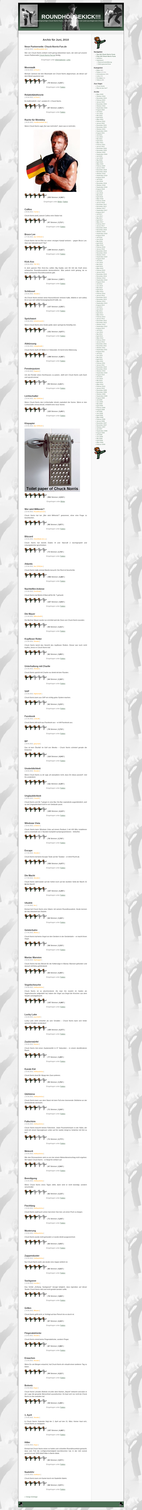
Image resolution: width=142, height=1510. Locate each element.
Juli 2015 (99, 260)
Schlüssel (30, 291)
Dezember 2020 (102, 148)
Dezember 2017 (102, 204)
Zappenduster (32, 1256)
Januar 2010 (101, 388)
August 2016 (100, 235)
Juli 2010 (99, 376)
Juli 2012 (99, 330)
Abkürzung (30, 343)
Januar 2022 (101, 123)
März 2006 (100, 442)
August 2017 (100, 212)
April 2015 (99, 266)
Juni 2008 (100, 413)
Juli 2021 (99, 135)
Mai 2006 (99, 438)
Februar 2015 (101, 270)
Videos (99, 80)
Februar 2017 (101, 224)
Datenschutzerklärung (105, 62)
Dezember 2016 (102, 228)
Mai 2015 (99, 264)
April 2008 (99, 415)
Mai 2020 (99, 160)
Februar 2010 (101, 386)
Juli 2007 (99, 429)
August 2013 (100, 305)
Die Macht (30, 875)
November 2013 (102, 299)
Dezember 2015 (102, 251)
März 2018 (100, 198)
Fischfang (30, 1206)
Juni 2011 (100, 355)
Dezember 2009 (102, 390)
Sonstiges (100, 78)
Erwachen (30, 1358)
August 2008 (100, 409)
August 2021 (100, 133)
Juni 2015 (100, 262)
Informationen (60, 60)
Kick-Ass (29, 262)
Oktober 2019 (101, 173)
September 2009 (102, 396)
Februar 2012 (101, 340)
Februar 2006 (101, 444)
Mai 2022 (99, 115)
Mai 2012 (99, 334)
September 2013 (102, 303)
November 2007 (102, 425)
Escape (28, 850)
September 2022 (102, 108)
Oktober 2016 (101, 231)
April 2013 (99, 313)
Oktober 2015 (101, 255)
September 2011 (102, 349)
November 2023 (102, 98)
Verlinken (99, 58)
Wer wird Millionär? (35, 509)
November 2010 (102, 369)
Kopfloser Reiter (33, 639)
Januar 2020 (101, 168)
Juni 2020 (100, 158)
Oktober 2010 (101, 371)
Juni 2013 (100, 309)
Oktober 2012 (101, 324)
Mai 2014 (99, 287)
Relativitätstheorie (34, 95)
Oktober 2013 (101, 301)
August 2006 (100, 433)
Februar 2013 (101, 316)
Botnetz (29, 1385)
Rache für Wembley (35, 120)
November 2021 (102, 127)
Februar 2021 (101, 144)
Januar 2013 (101, 318)
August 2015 (100, 258)
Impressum (100, 60)
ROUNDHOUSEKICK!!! (71, 17)
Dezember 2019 (102, 169)
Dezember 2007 (102, 423)
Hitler (27, 1442)
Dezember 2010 (102, 367)
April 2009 (99, 405)
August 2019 (100, 177)
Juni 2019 (100, 181)
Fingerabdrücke (33, 1333)
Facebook (30, 716)
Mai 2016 (99, 241)
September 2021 (102, 131)
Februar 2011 (101, 363)
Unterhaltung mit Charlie (37, 666)
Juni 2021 (100, 137)
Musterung (30, 1231)
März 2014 (100, 291)
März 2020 (100, 164)
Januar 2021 (101, 146)
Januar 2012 (101, 342)
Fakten (62, 87)
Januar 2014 (101, 295)
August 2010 (100, 374)
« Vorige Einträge (31, 1497)
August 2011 (100, 351)
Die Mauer (30, 614)
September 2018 (102, 187)
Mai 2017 (99, 218)
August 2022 (100, 110)
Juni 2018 (100, 193)
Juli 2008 (99, 411)
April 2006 (99, 440)
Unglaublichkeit (33, 796)
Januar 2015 (101, 272)
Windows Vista (32, 823)
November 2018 (102, 183)
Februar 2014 (101, 293)
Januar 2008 (101, 421)
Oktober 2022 (101, 106)
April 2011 (99, 359)
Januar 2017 (101, 226)
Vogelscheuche (33, 985)
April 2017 (99, 220)
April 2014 (99, 289)
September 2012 (102, 326)
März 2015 (100, 268)
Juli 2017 (99, 214)
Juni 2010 (100, 378)
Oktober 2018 (101, 185)
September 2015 (102, 257)
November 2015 (102, 253)
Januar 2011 (101, 365)
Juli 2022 (99, 111)
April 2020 (99, 162)
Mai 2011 (99, 357)
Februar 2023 (101, 100)
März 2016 (100, 245)
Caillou (28, 209)
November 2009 (102, 392)
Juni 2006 (100, 436)
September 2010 (102, 373)
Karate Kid (30, 1069)
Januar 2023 (101, 102)
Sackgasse (30, 1281)
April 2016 (99, 243)
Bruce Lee (30, 234)
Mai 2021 (99, 139)
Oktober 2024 (101, 96)
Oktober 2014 (101, 278)
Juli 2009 (99, 400)
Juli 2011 (99, 353)
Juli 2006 (99, 434)
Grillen (28, 1308)
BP (26, 741)
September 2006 (102, 431)
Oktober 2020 (101, 152)
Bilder (60, 202)
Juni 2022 (100, 113)
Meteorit (29, 1151)
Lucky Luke (31, 1014)
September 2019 (102, 175)
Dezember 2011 (102, 344)
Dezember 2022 (102, 104)
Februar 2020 (101, 166)
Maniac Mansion (33, 957)
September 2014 (102, 280)
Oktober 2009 (101, 394)
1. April (28, 1415)
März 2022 (100, 119)
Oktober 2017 (101, 208)
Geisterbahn (31, 930)
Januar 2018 (101, 202)
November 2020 (102, 150)
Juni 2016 (100, 239)
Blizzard (29, 536)
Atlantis (29, 564)
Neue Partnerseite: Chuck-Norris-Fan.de (46, 46)
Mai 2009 (99, 404)
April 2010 (99, 382)
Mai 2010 (99, 380)
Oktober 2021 (101, 129)
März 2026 (100, 94)
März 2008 (100, 417)
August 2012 (100, 328)
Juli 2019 (99, 179)
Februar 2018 (101, 200)
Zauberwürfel (31, 1042)
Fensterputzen (32, 368)
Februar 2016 (101, 247)
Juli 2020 (99, 156)
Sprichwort (30, 318)
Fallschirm (30, 1121)
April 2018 (99, 197)
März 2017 (100, 222)
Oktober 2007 (101, 427)
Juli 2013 (99, 307)
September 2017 (102, 210)
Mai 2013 (99, 311)
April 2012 (99, 336)
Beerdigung (31, 1178)
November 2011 (102, 345)
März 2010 (100, 384)
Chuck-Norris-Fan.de (47, 55)
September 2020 (102, 154)
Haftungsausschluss (104, 64)
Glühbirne (30, 1094)
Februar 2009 (101, 407)
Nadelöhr (29, 1472)
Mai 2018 (99, 195)
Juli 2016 (99, 237)
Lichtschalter (31, 396)
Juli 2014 (99, 284)
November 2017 (102, 206)
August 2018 (100, 189)
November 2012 (102, 322)
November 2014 (102, 276)
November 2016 (102, 229)
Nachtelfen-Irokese (34, 589)
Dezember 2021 (102, 125)
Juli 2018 (99, 191)
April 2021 (99, 140)
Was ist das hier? (102, 88)
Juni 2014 (100, 286)
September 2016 (102, 233)
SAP (27, 691)
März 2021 (100, 142)
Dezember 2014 (102, 274)
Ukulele (28, 903)
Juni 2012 (100, 332)
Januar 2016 (101, 249)
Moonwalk (30, 67)
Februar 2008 (101, 419)
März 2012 (100, 338)
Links (68, 60)
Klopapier (30, 423)
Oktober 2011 (101, 347)
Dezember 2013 (102, 297)
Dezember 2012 (102, 320)
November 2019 (102, 171)
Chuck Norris (101, 86)
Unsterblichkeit (32, 768)
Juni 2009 (100, 402)
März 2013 (100, 315)
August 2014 (100, 282)
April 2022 (99, 117)
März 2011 (100, 361)
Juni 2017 (100, 216)
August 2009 (100, 398)
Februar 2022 (101, 121)
